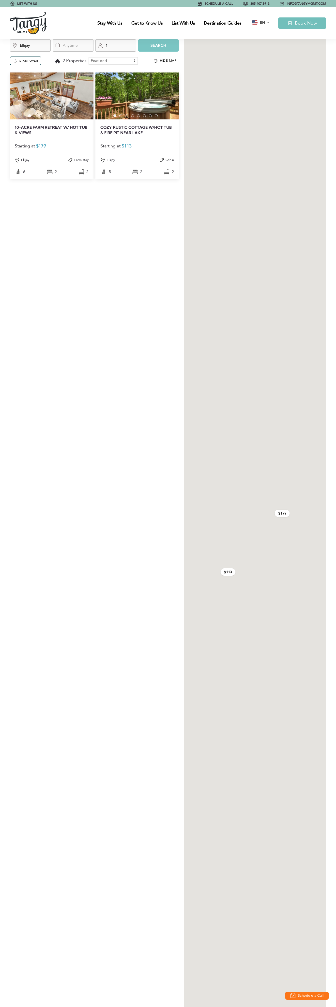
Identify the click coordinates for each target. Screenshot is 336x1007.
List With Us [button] (183, 23)
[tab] (29, 115)
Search (159, 45)
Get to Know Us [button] (147, 23)
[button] (51, 125)
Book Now (306, 23)
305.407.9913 (260, 3)
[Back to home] (28, 23)
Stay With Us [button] (109, 23)
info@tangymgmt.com (306, 3)
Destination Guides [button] (223, 23)
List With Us (27, 3)
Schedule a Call (219, 3)
